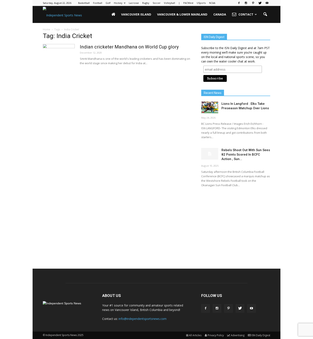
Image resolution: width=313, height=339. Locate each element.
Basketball (84, 2)
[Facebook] (239, 3)
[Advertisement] (236, 224)
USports (201, 2)
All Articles (195, 335)
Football (97, 2)
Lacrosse (134, 2)
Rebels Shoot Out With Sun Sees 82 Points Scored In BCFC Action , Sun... (245, 154)
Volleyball (169, 2)
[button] (265, 14)
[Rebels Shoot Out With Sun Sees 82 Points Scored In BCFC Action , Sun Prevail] (209, 154)
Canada (219, 14)
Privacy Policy (216, 335)
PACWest (188, 2)
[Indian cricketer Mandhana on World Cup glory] (59, 60)
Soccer (157, 2)
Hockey (118, 2)
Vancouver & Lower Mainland (182, 14)
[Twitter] (260, 3)
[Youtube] (267, 3)
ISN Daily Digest (260, 335)
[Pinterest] (253, 3)
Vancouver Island (136, 14)
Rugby (145, 2)
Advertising (237, 335)
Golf (108, 2)
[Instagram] (246, 3)
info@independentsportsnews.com (143, 319)
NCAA (212, 2)
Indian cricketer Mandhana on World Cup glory (129, 47)
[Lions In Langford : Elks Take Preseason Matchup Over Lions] (209, 107)
